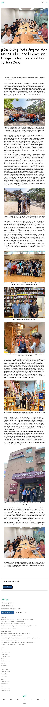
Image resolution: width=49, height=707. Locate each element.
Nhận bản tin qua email (21, 612)
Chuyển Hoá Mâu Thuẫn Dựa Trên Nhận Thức (11, 635)
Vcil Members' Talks (5, 661)
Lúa (2, 650)
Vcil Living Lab (4, 658)
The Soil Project (4, 654)
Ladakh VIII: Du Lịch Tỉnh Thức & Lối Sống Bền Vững (12, 621)
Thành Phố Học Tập (5, 652)
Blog (2, 46)
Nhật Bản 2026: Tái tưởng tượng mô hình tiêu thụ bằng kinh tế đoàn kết (17, 619)
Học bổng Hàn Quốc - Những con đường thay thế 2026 (13, 623)
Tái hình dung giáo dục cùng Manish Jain (10, 640)
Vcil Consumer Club (5, 656)
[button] (46, 2)
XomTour (3, 663)
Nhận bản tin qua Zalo (7, 612)
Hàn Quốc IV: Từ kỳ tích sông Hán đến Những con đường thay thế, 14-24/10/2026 (19, 626)
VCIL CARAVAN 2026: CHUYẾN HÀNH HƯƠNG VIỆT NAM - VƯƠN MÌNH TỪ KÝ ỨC (18, 642)
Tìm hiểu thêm (7, 587)
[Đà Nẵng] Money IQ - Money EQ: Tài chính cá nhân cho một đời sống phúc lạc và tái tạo (20, 638)
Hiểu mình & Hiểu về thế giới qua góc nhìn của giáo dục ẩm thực (15, 633)
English (42, 2)
